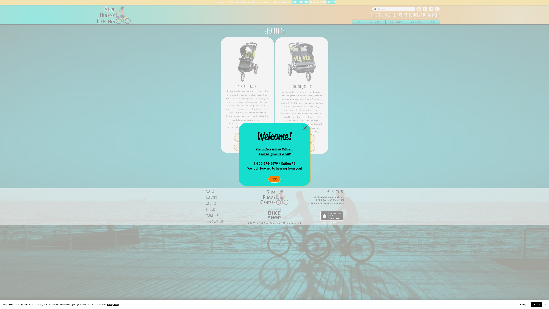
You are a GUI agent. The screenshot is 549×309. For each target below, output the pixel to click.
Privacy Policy (113, 304)
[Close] (545, 304)
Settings (523, 304)
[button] (305, 128)
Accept (537, 304)
